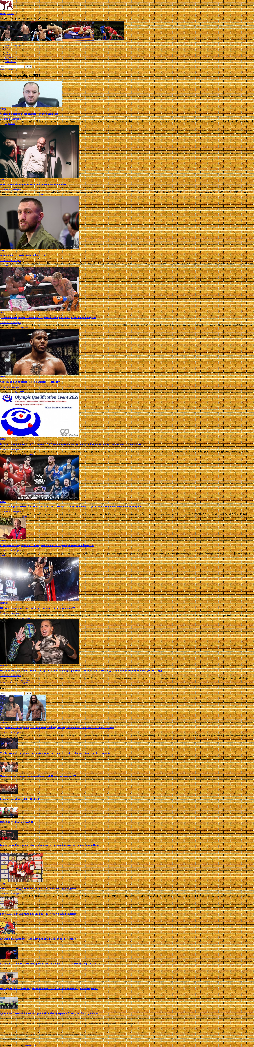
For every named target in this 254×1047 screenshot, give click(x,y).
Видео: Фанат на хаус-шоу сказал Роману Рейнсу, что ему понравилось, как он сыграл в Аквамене (57, 727)
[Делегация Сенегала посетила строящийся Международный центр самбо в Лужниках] (9, 1008)
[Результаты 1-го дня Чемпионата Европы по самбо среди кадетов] (9, 908)
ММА (8, 54)
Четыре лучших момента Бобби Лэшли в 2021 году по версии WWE (39, 775)
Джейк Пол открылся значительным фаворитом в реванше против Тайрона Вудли (48, 317)
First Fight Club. (7, 13)
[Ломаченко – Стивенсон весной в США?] (127, 222)
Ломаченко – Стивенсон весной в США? (23, 255)
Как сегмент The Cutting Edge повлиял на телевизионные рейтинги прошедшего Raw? (49, 844)
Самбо (8, 59)
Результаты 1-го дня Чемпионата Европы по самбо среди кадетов (38, 913)
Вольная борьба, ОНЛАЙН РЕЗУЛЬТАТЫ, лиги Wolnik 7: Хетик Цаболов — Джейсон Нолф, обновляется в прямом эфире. (71, 506)
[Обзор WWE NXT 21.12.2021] (9, 817)
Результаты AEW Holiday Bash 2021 (21, 799)
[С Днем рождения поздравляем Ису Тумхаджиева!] (127, 94)
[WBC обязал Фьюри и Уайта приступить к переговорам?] (127, 151)
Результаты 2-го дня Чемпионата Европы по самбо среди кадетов (38, 888)
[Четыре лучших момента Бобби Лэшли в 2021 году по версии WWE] (9, 771)
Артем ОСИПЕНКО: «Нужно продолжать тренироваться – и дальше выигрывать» (48, 963)
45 (11, 683)
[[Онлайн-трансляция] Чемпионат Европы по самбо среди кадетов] (7, 934)
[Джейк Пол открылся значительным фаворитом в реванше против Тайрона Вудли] (127, 289)
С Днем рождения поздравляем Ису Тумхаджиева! (29, 113)
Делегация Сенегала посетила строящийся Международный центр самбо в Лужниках (49, 1013)
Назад (2, 683)
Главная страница (13, 45)
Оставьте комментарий (10, 119)
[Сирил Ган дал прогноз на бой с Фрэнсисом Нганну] (127, 352)
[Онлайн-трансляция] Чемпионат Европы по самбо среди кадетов (38, 938)
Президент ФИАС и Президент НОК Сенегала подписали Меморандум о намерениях (49, 988)
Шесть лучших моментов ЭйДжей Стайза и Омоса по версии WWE (38, 608)
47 (16, 683)
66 (22, 683)
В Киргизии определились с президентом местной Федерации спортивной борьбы (47, 545)
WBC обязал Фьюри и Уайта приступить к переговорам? (33, 184)
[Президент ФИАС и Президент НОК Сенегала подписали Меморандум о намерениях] (9, 983)
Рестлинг (9, 57)
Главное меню (6, 69)
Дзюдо (8, 52)
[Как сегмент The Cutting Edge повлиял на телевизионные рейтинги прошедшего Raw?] (9, 840)
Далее (26, 683)
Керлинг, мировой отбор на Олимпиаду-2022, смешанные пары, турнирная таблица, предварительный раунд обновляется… (72, 444)
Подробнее (10, 123)
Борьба (8, 47)
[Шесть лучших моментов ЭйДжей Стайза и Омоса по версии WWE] (127, 579)
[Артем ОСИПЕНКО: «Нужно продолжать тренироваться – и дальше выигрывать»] (9, 958)
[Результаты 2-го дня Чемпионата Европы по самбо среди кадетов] (21, 881)
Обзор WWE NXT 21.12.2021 (16, 821)
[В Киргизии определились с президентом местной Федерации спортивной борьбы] (127, 528)
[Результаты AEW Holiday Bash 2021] (9, 794)
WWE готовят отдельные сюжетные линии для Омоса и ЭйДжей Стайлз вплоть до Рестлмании (55, 753)
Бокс (7, 50)
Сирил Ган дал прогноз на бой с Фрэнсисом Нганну (30, 381)
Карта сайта (10, 61)
